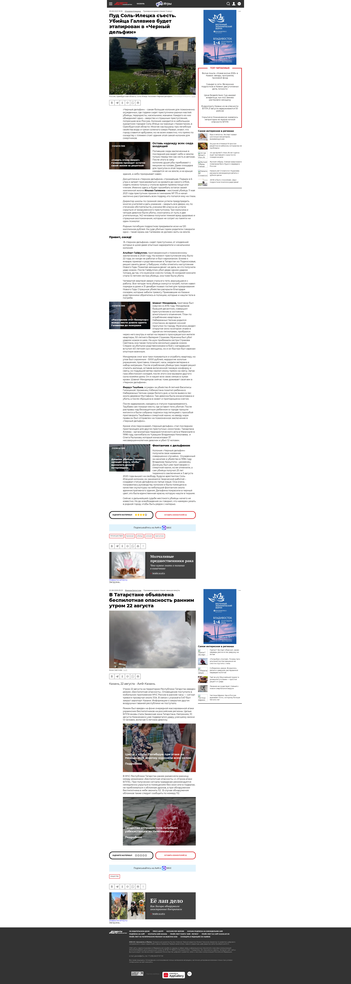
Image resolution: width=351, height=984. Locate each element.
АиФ (194, 96)
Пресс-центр (158, 931)
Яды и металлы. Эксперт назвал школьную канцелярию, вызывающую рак (223, 137)
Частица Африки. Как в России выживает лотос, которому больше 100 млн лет (225, 697)
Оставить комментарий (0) (175, 515)
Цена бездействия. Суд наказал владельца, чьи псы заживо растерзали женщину (220, 97)
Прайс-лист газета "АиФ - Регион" (184, 934)
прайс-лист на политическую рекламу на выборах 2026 (153, 937)
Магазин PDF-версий (175, 931)
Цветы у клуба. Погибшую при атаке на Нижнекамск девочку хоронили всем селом (158, 756)
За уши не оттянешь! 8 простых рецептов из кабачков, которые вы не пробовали (226, 146)
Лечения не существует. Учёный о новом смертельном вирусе (224, 687)
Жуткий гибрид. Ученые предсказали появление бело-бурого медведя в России (226, 164)
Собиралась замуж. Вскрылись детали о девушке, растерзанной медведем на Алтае (224, 670)
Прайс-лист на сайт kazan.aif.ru (216, 934)
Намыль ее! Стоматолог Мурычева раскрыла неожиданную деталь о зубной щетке (224, 173)
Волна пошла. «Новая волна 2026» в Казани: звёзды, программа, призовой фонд (220, 75)
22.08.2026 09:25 (116, 590)
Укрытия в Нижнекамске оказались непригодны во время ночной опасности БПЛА (220, 119)
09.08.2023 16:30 (116, 11)
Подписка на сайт (137, 934)
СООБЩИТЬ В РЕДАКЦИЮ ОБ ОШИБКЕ (195, 937)
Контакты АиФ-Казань (157, 934)
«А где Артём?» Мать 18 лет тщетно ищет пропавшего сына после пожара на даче (225, 155)
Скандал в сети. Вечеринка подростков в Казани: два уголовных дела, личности (220, 86)
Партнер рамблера (152, 974)
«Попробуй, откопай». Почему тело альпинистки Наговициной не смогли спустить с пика (225, 661)
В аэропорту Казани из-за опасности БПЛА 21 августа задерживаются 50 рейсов (219, 108)
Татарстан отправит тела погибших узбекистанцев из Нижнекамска (151, 829)
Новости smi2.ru (118, 580)
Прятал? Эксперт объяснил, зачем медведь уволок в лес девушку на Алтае (224, 652)
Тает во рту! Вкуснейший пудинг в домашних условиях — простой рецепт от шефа (224, 679)
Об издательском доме (139, 931)
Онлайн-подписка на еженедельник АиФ (205, 931)
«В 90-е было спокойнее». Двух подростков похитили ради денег (224, 181)
